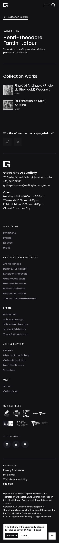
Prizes (6, 247)
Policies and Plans (14, 288)
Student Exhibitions (14, 329)
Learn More (12, 535)
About (7, 386)
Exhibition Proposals (15, 273)
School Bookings (13, 319)
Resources (9, 314)
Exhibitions (9, 233)
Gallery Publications (15, 283)
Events (7, 237)
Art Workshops (12, 263)
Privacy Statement (14, 470)
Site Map (8, 483)
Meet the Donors (13, 365)
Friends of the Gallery (16, 355)
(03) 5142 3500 (12, 181)
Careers (8, 350)
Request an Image (14, 293)
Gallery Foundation (14, 360)
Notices (8, 242)
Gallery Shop (11, 391)
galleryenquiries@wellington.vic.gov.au (26, 185)
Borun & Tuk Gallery (14, 268)
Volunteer (9, 370)
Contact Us (9, 465)
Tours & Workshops (15, 334)
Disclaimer (9, 474)
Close (24, 535)
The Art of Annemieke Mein (19, 298)
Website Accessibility (15, 479)
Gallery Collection (14, 278)
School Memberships (16, 324)
